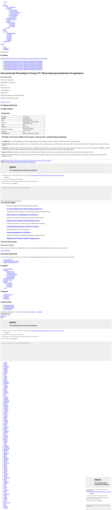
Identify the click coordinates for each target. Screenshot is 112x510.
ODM (5, 29)
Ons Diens (9, 37)
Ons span (9, 36)
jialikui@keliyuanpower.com (11, 262)
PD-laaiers (12, 25)
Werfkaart (26, 312)
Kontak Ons (7, 41)
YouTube (11, 305)
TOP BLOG (32, 312)
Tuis (5, 4)
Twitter (10, 309)
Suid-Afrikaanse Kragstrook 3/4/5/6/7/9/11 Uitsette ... (23, 226)
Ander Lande (13, 16)
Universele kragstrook (15, 12)
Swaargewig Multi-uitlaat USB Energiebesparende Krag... (25, 209)
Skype (2, 317)
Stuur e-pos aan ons (5, 102)
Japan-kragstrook (14, 11)
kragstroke (9, 8)
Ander (8, 27)
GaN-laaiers (13, 23)
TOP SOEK (39, 312)
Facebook (12, 308)
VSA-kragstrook (14, 14)
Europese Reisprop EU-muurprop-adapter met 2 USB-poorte (20, 162)
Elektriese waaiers (11, 19)
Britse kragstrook (14, 15)
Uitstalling (9, 40)
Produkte (6, 5)
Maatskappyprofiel (11, 33)
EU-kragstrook (13, 10)
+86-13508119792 (8, 259)
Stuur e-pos (3, 316)
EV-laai (8, 21)
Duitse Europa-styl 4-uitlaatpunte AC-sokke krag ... (23, 214)
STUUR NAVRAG (5, 250)
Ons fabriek (9, 34)
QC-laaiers (12, 26)
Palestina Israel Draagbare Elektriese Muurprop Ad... (23, 220)
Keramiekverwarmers (12, 18)
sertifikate (9, 38)
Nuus (5, 30)
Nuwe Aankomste (11, 7)
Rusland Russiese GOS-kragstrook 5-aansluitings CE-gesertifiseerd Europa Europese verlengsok (28, 160)
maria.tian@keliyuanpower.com (11, 261)
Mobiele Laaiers (10, 22)
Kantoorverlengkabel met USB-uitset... (19, 232)
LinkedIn (11, 306)
